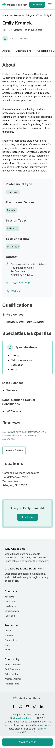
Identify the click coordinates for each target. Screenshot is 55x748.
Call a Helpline (12, 674)
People (17, 15)
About (6, 50)
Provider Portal (12, 683)
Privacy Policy (32, 732)
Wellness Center (13, 678)
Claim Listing (27, 517)
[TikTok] (34, 706)
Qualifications (23, 50)
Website (16, 291)
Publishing (10, 615)
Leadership (10, 606)
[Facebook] (13, 706)
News (7, 649)
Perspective (11, 640)
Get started (37, 4)
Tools (7, 645)
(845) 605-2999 (21, 283)
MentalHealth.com (23, 718)
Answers (9, 635)
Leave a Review (14, 450)
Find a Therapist (13, 664)
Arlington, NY (32, 15)
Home (5, 15)
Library (8, 630)
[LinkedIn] (41, 706)
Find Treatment (12, 669)
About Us (9, 596)
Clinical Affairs (12, 611)
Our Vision (10, 601)
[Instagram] (20, 706)
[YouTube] (27, 706)
